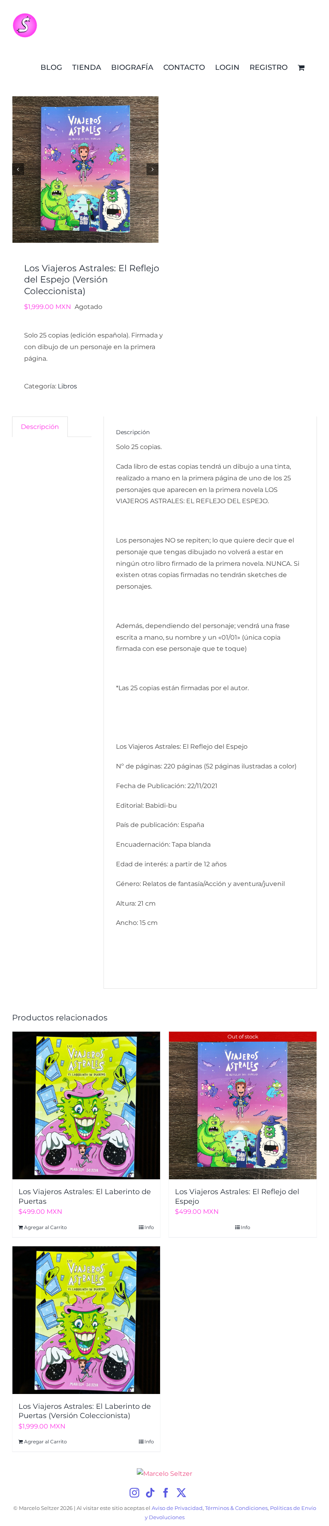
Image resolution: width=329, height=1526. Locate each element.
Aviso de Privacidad (177, 1508)
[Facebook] (166, 1493)
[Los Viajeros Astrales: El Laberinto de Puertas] (86, 1105)
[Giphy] (196, 1493)
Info (149, 1227)
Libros (67, 386)
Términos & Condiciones (236, 1508)
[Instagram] (134, 1493)
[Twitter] (181, 1493)
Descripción (40, 427)
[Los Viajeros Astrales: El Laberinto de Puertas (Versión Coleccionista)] (86, 1320)
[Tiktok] (150, 1493)
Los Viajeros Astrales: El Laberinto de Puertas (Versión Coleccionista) (84, 1411)
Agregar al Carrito (45, 1227)
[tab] (40, 427)
